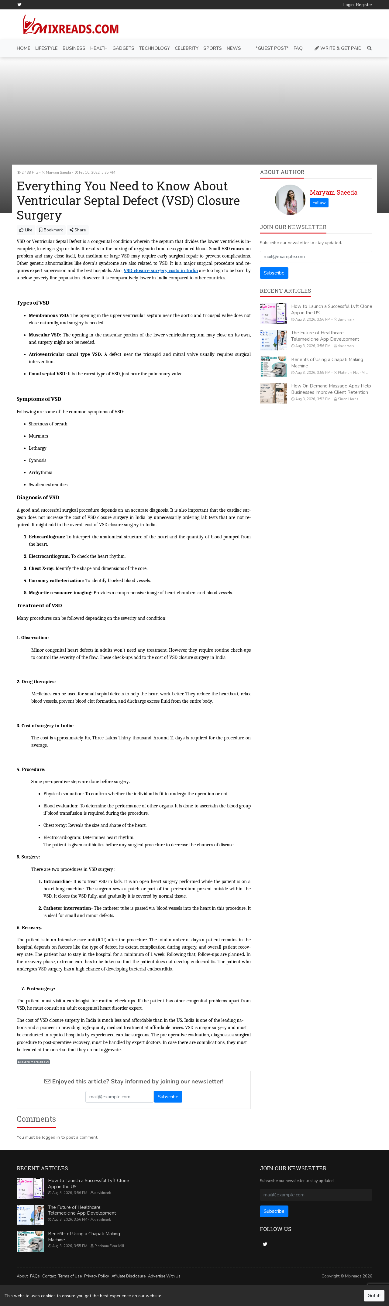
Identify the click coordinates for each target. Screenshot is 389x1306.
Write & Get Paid (340, 48)
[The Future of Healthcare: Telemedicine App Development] (273, 340)
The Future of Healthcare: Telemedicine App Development (325, 336)
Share (79, 230)
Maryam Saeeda (333, 192)
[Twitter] (19, 4)
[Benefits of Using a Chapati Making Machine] (273, 366)
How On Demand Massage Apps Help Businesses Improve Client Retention (331, 389)
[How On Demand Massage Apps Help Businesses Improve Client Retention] (273, 393)
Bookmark (53, 230)
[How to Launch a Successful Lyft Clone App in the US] (273, 313)
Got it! (374, 1295)
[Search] (368, 48)
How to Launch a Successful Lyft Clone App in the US (88, 1184)
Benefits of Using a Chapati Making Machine (84, 1237)
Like (28, 230)
